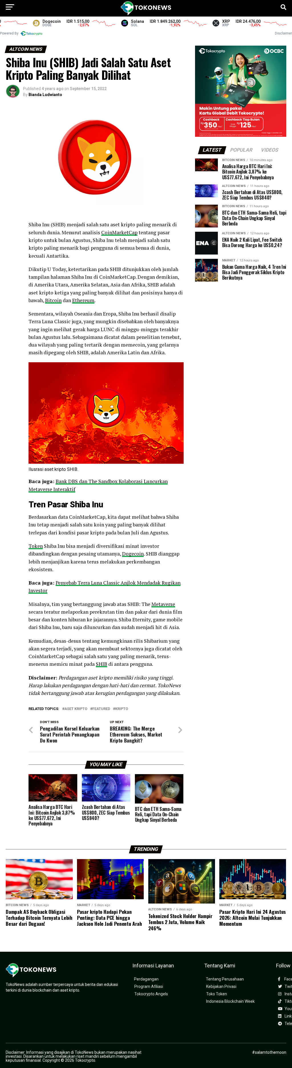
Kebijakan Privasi (221, 986)
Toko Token (216, 994)
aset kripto (75, 709)
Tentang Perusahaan (225, 979)
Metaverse (163, 604)
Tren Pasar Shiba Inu (66, 504)
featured (101, 709)
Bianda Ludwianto (45, 94)
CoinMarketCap (119, 232)
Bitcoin (53, 300)
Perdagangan (146, 979)
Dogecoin (133, 553)
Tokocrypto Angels (151, 994)
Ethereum (83, 300)
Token (36, 546)
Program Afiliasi (148, 986)
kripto (121, 709)
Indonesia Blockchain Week (230, 1001)
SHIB (101, 664)
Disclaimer (283, 33)
